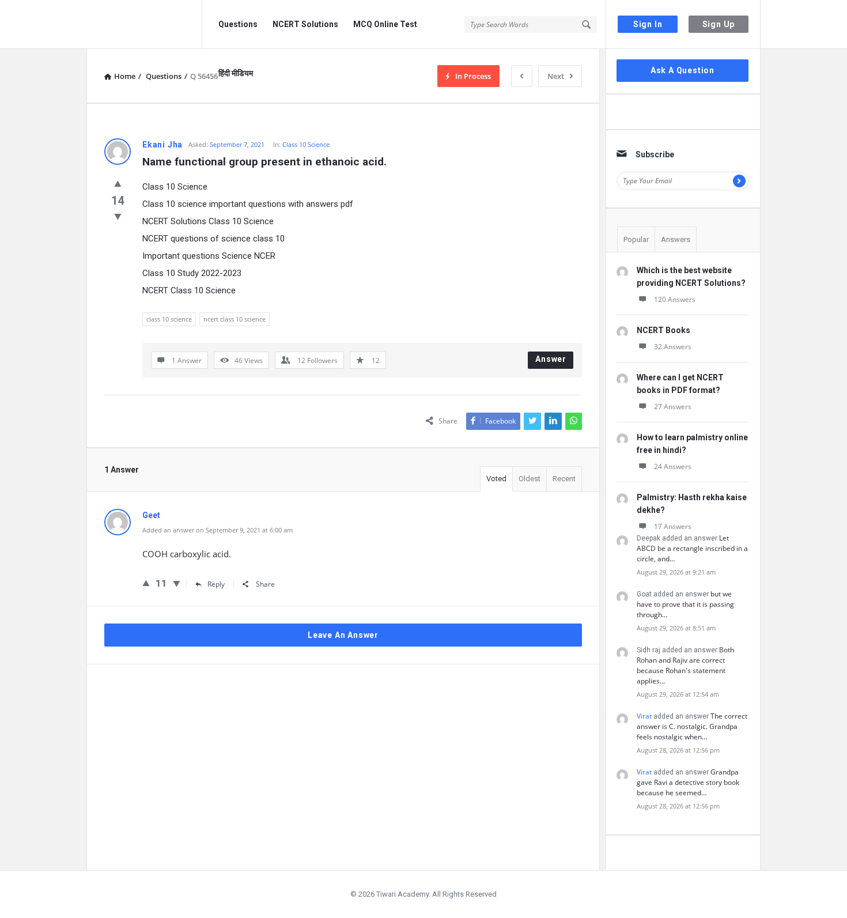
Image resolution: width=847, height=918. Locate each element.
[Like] (118, 183)
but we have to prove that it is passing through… (685, 604)
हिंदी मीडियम (235, 73)
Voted (496, 478)
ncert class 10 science (234, 319)
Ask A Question (682, 70)
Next (555, 76)
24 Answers (672, 466)
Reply (216, 584)
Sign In (648, 24)
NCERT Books (663, 330)
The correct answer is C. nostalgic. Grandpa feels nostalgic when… (692, 726)
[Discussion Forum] (144, 24)
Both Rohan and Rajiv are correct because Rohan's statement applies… (685, 665)
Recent (564, 478)
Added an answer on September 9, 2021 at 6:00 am (217, 530)
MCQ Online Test (385, 24)
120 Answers (674, 299)
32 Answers (672, 347)
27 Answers (672, 406)
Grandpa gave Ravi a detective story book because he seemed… (688, 782)
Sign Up (718, 24)
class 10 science (169, 319)
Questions (238, 24)
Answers (675, 239)
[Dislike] (118, 216)
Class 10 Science (306, 144)
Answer (550, 359)
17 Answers (672, 526)
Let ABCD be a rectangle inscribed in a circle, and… (692, 548)
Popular (636, 239)
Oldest (529, 478)
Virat (644, 716)
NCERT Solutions (305, 24)
